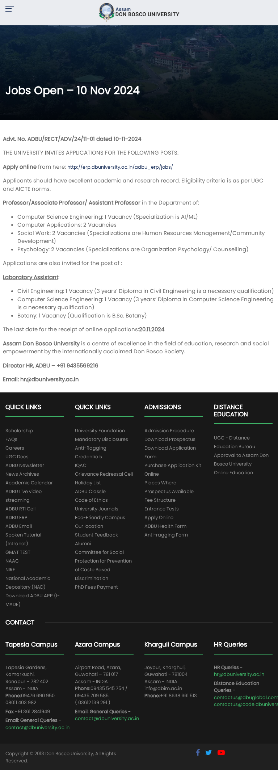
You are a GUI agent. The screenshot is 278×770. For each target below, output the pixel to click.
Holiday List (88, 482)
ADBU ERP (16, 517)
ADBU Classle (90, 491)
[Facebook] (199, 753)
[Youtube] (221, 753)
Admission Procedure (169, 430)
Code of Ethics (91, 500)
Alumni (83, 543)
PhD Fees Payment (96, 587)
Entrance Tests (161, 508)
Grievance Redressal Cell (104, 474)
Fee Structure (160, 500)
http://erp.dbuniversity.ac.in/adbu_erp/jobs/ (120, 167)
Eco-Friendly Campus (100, 517)
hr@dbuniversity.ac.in (239, 674)
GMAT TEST (17, 552)
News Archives (22, 474)
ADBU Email (18, 526)
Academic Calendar (29, 482)
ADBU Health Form (165, 526)
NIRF (10, 569)
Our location (89, 526)
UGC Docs (17, 456)
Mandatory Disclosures (101, 439)
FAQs (11, 439)
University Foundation (100, 430)
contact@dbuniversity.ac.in (37, 727)
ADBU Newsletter (24, 465)
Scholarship (19, 430)
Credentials (88, 456)
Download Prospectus (169, 439)
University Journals (96, 508)
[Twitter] (209, 753)
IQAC (81, 465)
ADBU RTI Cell (20, 508)
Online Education (233, 472)
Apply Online (158, 517)
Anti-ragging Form (166, 534)
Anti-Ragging (90, 448)
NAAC (12, 560)
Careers (14, 448)
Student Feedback (96, 534)
